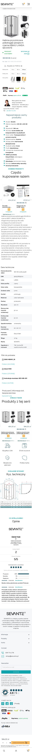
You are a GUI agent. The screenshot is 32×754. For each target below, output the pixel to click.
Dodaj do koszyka (18, 742)
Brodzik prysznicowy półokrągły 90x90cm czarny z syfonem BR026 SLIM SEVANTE (8, 206)
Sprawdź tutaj (7, 396)
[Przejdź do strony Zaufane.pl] (5, 692)
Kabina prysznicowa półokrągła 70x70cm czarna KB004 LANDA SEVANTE (8, 432)
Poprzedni (5, 25)
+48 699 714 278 (11, 110)
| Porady (17, 703)
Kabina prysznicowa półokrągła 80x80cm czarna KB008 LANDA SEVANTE (23, 432)
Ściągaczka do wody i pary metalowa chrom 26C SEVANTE (22, 206)
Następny (27, 25)
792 (12, 695)
